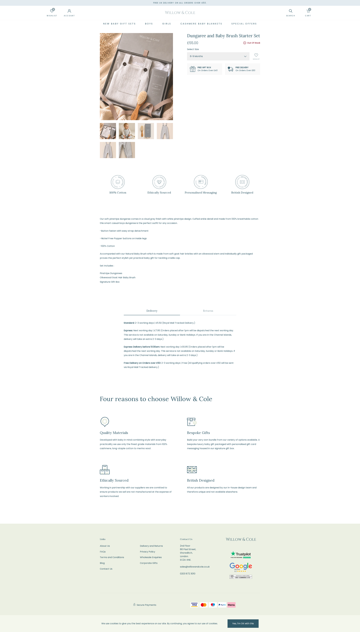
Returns (208, 310)
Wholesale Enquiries (151, 557)
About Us (105, 546)
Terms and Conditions (112, 557)
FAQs (103, 551)
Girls (166, 23)
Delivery (152, 310)
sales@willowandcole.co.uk (195, 566)
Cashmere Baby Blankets (201, 23)
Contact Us (106, 568)
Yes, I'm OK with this (243, 623)
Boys (149, 23)
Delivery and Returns (151, 546)
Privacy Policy (147, 551)
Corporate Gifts (149, 563)
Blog (102, 563)
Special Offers (244, 23)
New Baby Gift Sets (119, 23)
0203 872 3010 (187, 573)
